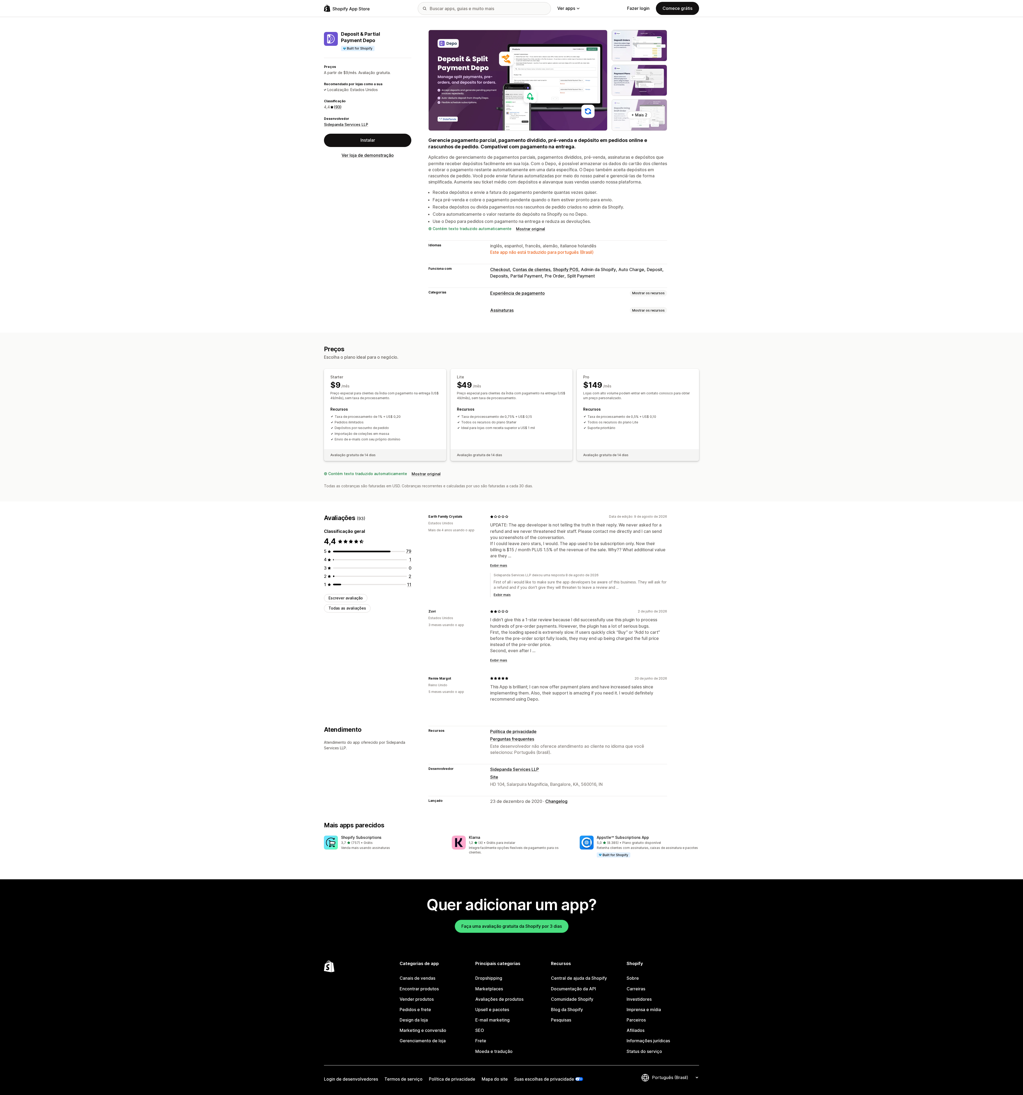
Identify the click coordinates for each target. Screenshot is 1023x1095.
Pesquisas (561, 1020)
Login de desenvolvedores (351, 1079)
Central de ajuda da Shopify (579, 978)
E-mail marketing (492, 1020)
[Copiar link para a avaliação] (465, 516)
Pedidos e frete (415, 1009)
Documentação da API (573, 988)
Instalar (367, 140)
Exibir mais (498, 565)
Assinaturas (502, 310)
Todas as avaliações (347, 608)
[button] (383, 843)
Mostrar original (530, 229)
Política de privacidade (513, 731)
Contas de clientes (531, 269)
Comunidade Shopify (572, 999)
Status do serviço (644, 1051)
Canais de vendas (417, 978)
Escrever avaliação (345, 598)
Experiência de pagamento (517, 293)
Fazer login (638, 8)
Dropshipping (488, 978)
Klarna (474, 837)
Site (494, 777)
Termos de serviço (403, 1079)
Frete (480, 1040)
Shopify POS (565, 269)
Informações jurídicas (648, 1040)
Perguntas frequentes (512, 739)
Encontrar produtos (419, 988)
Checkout (500, 269)
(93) (338, 107)
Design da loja (414, 1020)
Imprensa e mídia (644, 1009)
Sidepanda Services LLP (346, 124)
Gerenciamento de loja (423, 1040)
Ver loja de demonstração (368, 155)
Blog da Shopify (567, 1009)
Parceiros (636, 1020)
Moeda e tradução (494, 1051)
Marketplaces (489, 988)
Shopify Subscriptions (361, 837)
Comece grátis (677, 8)
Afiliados (635, 1030)
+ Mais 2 (639, 115)
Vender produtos (417, 999)
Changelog (556, 801)
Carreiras (636, 988)
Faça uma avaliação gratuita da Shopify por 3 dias (511, 926)
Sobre (633, 978)
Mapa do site (495, 1079)
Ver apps (566, 8)
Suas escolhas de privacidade (544, 1079)
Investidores (639, 999)
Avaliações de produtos (499, 999)
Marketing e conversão (423, 1030)
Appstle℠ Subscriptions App (623, 837)
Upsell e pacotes (492, 1009)
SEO (479, 1030)
